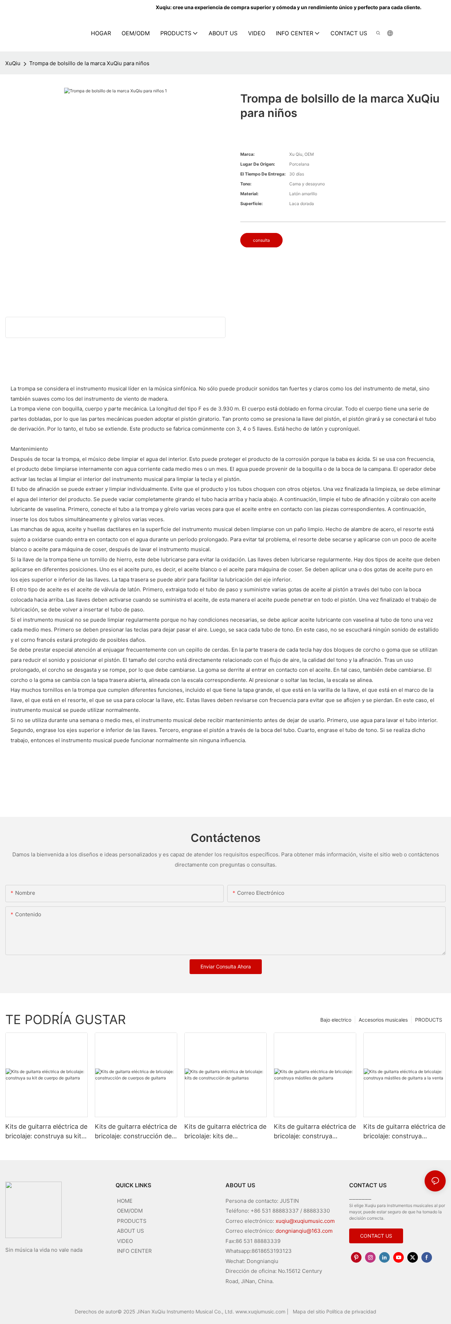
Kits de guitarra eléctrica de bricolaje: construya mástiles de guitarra (315, 1132)
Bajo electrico (335, 1020)
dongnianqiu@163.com (304, 1230)
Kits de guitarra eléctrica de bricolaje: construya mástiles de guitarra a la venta (404, 1132)
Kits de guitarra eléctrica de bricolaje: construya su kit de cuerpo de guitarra (46, 1132)
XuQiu (12, 63)
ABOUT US (130, 1230)
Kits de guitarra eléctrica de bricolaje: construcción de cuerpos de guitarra (136, 1132)
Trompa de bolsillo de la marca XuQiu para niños (89, 63)
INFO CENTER (134, 1251)
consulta (261, 240)
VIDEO (125, 1241)
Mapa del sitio (309, 1311)
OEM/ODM (130, 1210)
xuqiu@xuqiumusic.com (305, 1221)
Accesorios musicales (383, 1020)
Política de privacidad (351, 1311)
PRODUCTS (428, 1020)
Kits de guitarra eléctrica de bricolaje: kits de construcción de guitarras (225, 1132)
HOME (124, 1200)
